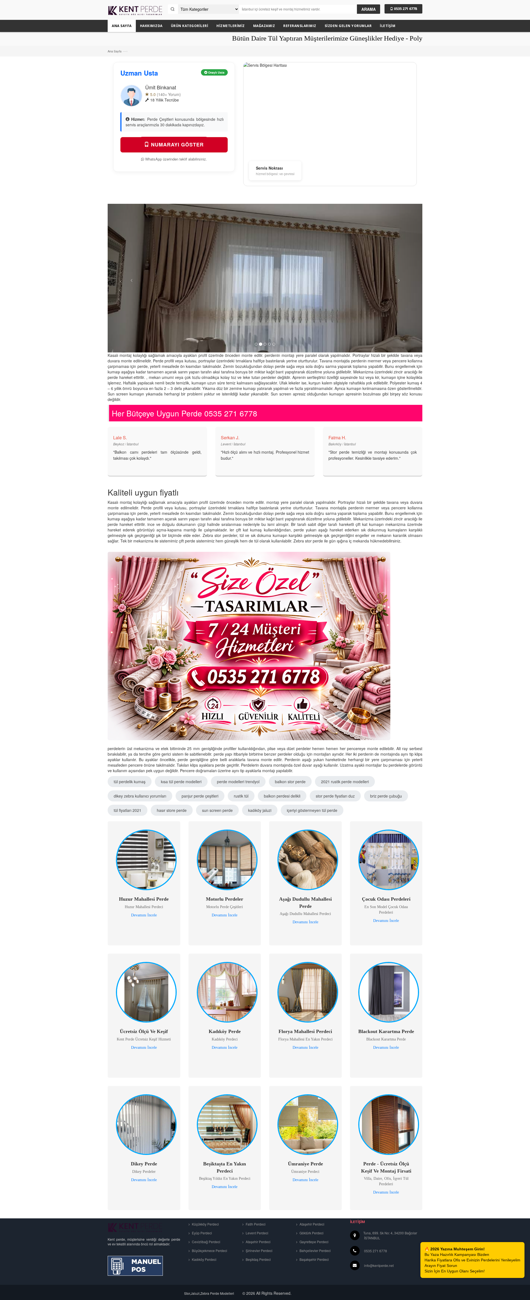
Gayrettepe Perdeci (313, 1241)
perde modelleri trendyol (238, 781)
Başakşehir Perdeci (314, 1259)
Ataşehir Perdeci (258, 1241)
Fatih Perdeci (255, 1224)
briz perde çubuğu (386, 796)
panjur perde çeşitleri (200, 796)
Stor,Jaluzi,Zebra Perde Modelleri (209, 1293)
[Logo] (135, 1227)
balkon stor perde (290, 781)
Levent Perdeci (256, 1233)
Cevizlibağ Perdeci (205, 1241)
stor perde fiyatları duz (335, 796)
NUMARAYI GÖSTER (176, 144)
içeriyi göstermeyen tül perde (312, 810)
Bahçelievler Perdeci (315, 1250)
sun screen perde (217, 810)
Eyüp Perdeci (201, 1233)
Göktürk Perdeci (311, 1233)
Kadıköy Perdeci (203, 1259)
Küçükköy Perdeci (205, 1224)
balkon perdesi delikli (282, 796)
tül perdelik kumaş (129, 781)
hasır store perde (172, 810)
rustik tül (241, 796)
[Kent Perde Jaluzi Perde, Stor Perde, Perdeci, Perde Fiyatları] (135, 13)
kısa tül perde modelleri (181, 781)
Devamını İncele (144, 915)
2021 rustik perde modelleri (345, 781)
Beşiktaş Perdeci (258, 1259)
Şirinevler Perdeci (258, 1250)
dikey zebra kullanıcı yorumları (140, 796)
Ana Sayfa (114, 51)
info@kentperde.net (379, 1265)
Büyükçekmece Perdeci (209, 1250)
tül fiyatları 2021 (127, 810)
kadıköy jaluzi (259, 810)
